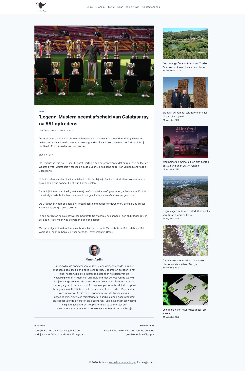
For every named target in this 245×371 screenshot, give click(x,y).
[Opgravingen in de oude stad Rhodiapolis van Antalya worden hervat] (187, 191)
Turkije (89, 7)
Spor (120, 7)
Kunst (111, 7)
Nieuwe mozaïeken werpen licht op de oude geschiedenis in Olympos (129, 330)
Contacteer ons (151, 7)
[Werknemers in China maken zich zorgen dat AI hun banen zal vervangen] (187, 142)
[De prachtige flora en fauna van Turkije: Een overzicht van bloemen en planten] (187, 43)
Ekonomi (100, 7)
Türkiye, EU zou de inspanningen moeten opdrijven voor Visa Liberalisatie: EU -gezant (59, 330)
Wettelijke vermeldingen (122, 362)
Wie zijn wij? (133, 7)
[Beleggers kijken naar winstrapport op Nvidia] (187, 289)
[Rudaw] (40, 7)
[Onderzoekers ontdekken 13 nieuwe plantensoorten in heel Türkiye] (187, 240)
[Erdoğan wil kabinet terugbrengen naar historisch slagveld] (187, 92)
